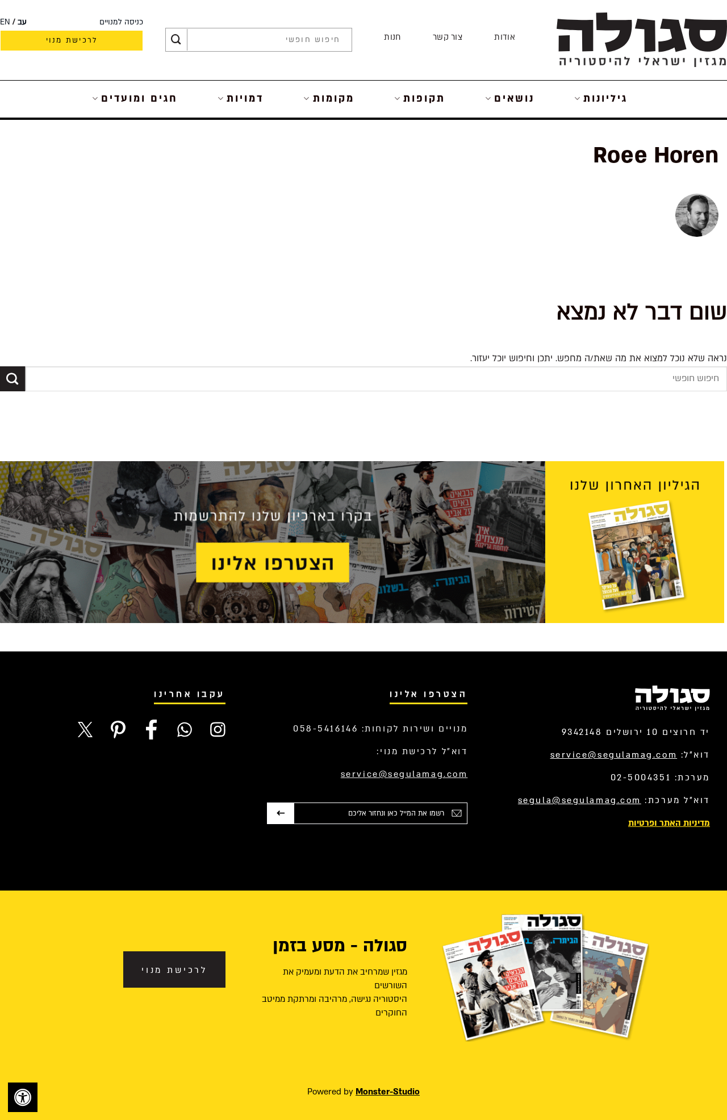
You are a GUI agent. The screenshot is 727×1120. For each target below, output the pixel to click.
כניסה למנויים (121, 22)
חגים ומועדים (139, 98)
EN (5, 22)
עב (22, 22)
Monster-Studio (388, 1091)
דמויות (245, 98)
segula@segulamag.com (579, 800)
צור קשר (447, 37)
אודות (504, 37)
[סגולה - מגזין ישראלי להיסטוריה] (642, 39)
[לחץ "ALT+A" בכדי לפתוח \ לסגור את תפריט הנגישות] (22, 1097)
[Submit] (176, 40)
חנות (392, 37)
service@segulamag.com (614, 754)
